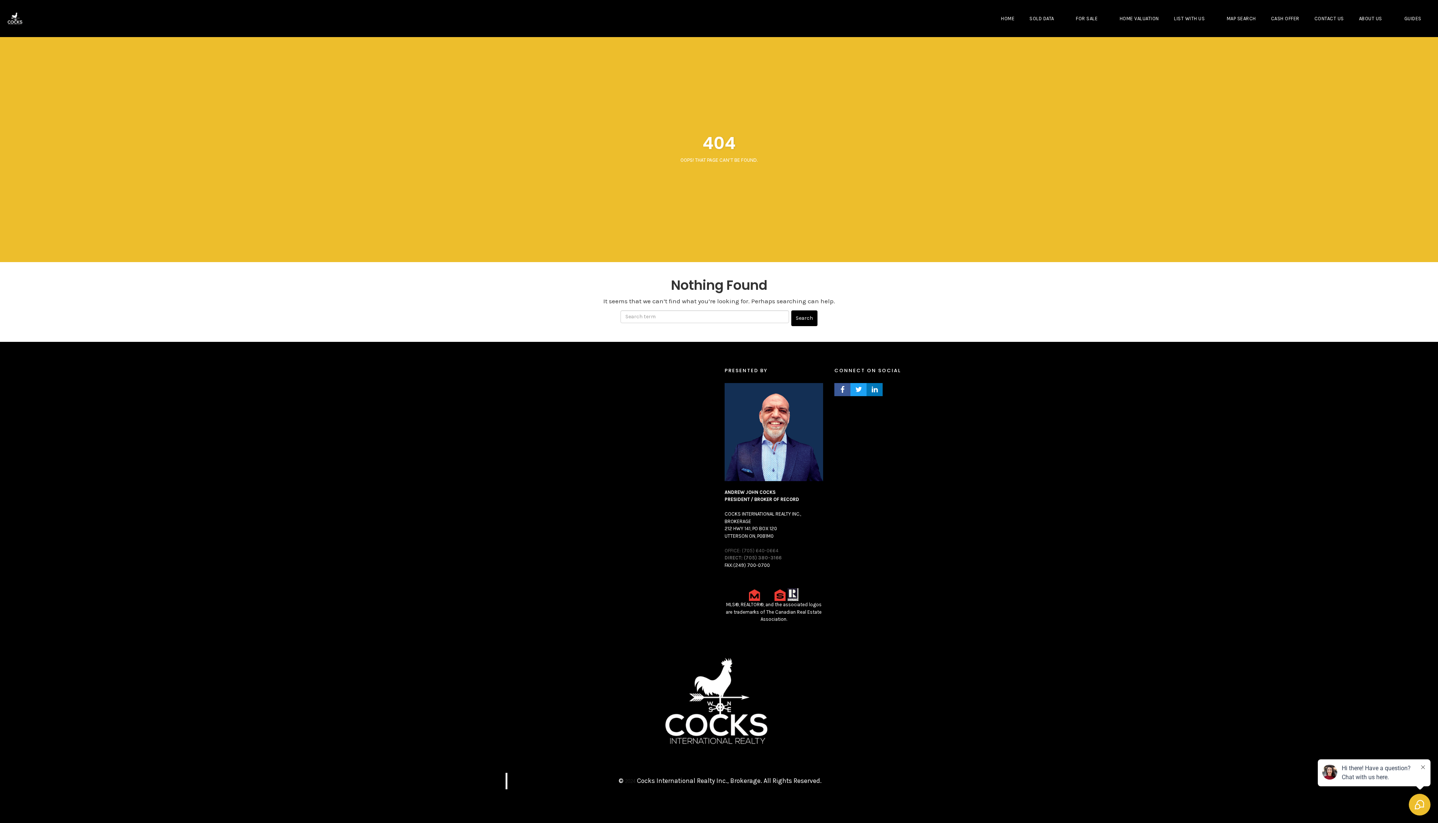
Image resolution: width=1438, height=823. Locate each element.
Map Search (1241, 18)
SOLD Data (1041, 18)
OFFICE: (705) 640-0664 (752, 550)
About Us (1370, 18)
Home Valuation (1139, 18)
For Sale (1087, 18)
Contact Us (1329, 18)
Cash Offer (1285, 18)
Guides (1413, 18)
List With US (1189, 18)
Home (1007, 18)
